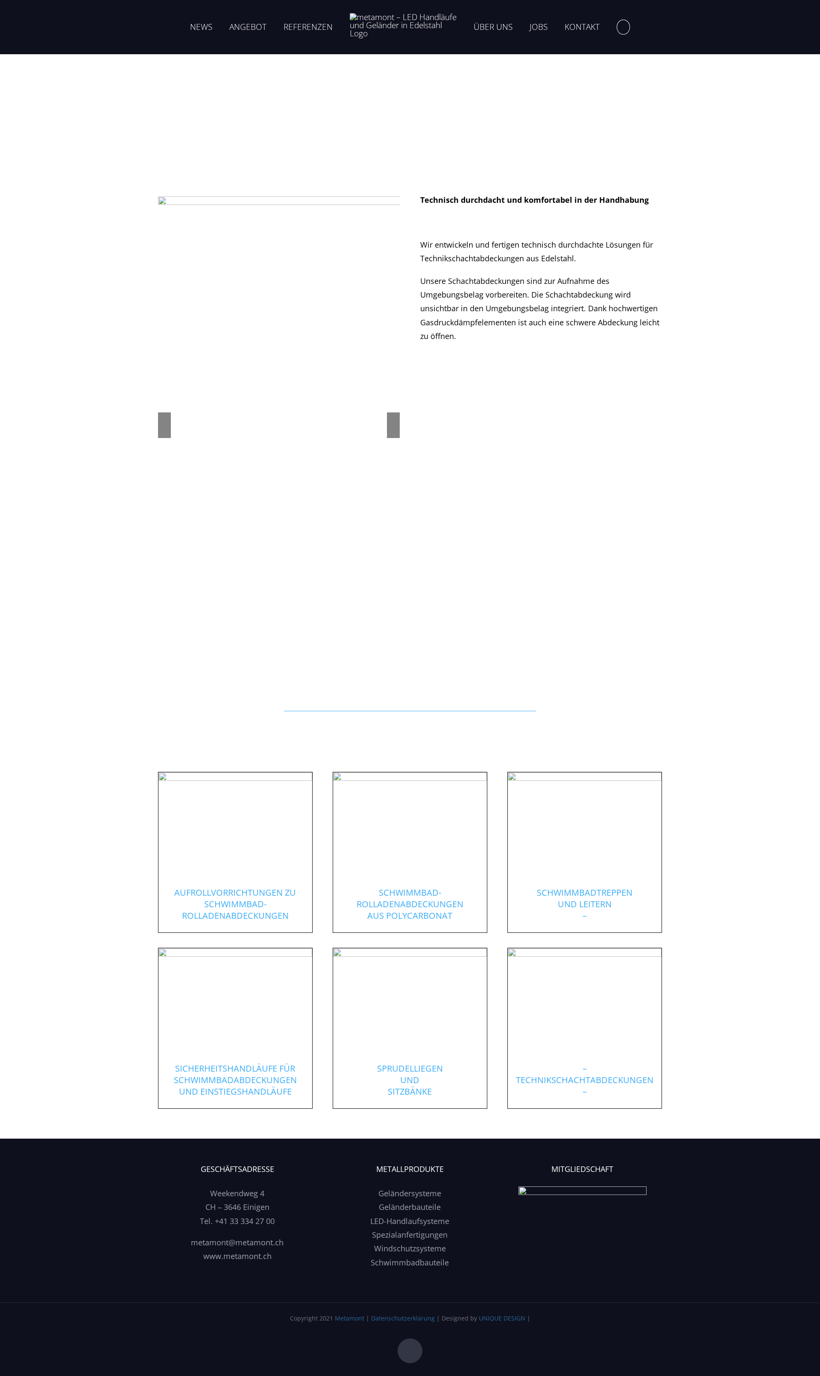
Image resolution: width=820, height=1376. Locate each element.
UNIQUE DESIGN (502, 1318)
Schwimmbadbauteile (410, 1262)
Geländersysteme (409, 1193)
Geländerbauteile (410, 1207)
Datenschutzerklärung (403, 1318)
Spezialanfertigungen (410, 1235)
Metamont (349, 1318)
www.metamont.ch (237, 1256)
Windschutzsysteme (410, 1248)
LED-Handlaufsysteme (409, 1221)
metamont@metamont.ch (237, 1242)
